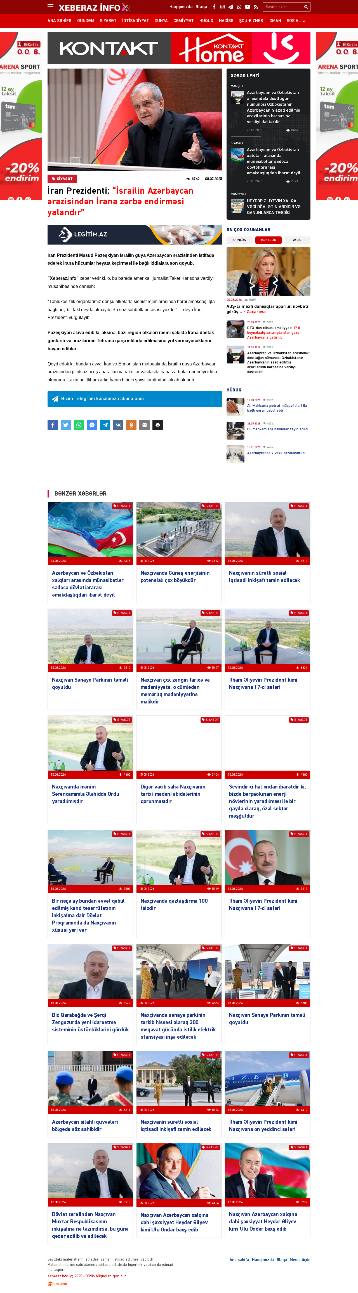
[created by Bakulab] (179, 1284)
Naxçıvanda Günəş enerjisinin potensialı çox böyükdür (175, 576)
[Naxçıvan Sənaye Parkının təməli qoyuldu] (90, 640)
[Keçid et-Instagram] (222, 7)
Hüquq (206, 21)
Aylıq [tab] (297, 240)
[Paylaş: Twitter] (66, 425)
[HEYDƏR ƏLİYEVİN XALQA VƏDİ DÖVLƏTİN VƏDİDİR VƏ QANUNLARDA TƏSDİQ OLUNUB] (237, 206)
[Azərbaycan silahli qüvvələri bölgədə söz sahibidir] (90, 1082)
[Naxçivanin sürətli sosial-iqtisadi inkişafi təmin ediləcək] (179, 1082)
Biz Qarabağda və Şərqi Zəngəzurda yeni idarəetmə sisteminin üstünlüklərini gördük (90, 1022)
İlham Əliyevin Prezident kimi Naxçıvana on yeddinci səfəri (263, 1125)
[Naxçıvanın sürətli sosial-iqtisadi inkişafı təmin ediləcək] (267, 533)
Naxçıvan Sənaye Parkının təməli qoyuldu (90, 683)
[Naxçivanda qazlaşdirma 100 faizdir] (179, 861)
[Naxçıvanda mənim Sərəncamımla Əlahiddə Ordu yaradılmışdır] (90, 747)
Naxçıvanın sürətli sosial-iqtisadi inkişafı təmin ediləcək (264, 576)
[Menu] (53, 7)
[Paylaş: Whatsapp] (79, 425)
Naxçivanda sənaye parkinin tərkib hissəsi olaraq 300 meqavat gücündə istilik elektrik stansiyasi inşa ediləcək (178, 1026)
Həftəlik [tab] (268, 240)
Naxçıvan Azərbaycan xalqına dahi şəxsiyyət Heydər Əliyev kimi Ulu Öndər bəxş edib (175, 1222)
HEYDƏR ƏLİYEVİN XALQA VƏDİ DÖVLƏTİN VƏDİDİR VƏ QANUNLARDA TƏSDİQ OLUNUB (274, 210)
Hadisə (226, 21)
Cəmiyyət (183, 21)
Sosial (294, 21)
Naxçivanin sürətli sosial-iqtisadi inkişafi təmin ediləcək (176, 1125)
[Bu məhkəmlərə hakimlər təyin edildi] (235, 431)
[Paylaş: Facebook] (53, 425)
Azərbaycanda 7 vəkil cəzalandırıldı (276, 453)
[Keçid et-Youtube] (247, 7)
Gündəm (85, 21)
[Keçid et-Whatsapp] (239, 7)
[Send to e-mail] (144, 425)
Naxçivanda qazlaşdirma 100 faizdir (174, 904)
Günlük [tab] (239, 240)
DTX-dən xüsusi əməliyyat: (273, 332)
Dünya (161, 21)
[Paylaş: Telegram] (105, 425)
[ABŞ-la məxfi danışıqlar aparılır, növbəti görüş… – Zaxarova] (268, 271)
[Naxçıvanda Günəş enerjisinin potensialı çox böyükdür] (179, 533)
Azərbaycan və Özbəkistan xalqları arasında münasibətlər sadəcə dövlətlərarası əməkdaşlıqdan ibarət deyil (273, 161)
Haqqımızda (263, 1260)
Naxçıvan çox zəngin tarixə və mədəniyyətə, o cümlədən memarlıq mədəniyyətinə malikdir (175, 691)
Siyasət (108, 21)
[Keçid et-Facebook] (214, 7)
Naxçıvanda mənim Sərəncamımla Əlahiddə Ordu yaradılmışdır (85, 794)
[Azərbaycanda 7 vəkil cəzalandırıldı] (235, 454)
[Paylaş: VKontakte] (118, 425)
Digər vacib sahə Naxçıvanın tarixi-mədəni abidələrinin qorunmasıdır (173, 794)
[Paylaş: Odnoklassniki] (131, 425)
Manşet (237, 86)
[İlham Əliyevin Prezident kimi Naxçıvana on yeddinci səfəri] (267, 1082)
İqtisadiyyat (135, 21)
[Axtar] (306, 7)
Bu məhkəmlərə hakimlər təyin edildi (277, 429)
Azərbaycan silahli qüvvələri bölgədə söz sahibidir (85, 1125)
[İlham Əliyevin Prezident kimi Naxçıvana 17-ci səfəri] (267, 640)
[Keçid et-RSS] (256, 7)
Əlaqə (282, 1260)
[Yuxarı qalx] (342, 1277)
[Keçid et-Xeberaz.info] (89, 7)
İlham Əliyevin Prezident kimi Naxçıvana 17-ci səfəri (263, 683)
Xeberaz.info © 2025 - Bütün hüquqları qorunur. (87, 1276)
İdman (274, 21)
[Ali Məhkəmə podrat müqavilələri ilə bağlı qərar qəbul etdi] (235, 407)
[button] (157, 425)
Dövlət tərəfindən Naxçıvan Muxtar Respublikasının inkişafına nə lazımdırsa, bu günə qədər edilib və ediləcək (90, 1225)
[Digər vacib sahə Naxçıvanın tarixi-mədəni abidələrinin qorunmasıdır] (179, 747)
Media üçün (300, 1260)
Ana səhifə (60, 21)
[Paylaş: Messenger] (92, 425)
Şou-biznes (251, 21)
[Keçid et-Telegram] (231, 7)
